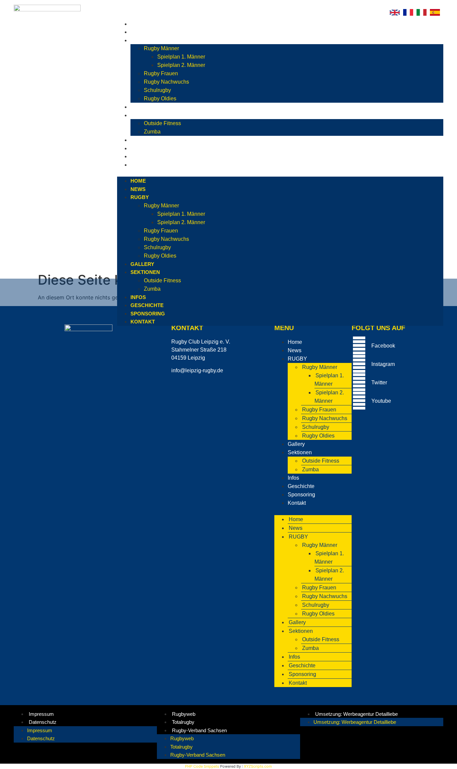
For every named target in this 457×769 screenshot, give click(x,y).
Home (140, 24)
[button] (280, 173)
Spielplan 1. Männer (181, 57)
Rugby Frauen (161, 73)
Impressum (41, 714)
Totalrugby (183, 722)
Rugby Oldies (160, 98)
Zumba (152, 131)
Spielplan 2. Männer (181, 65)
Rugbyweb (183, 714)
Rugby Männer (161, 48)
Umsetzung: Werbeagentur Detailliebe (356, 714)
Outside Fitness (162, 123)
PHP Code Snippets (202, 766)
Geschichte (148, 148)
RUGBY (141, 40)
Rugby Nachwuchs (166, 82)
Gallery (144, 107)
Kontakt (144, 165)
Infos (140, 140)
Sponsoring (149, 156)
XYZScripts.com (258, 766)
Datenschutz (43, 722)
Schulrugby (157, 90)
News (139, 32)
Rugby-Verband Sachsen (199, 730)
